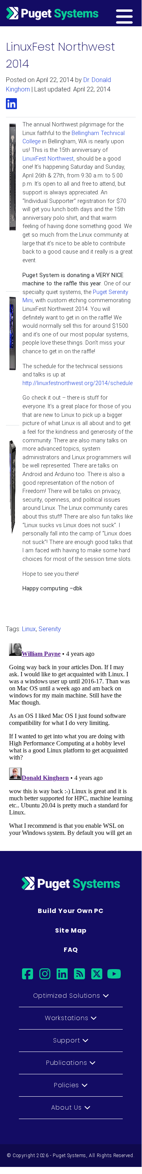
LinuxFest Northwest (48, 158)
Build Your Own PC (71, 910)
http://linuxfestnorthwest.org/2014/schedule (77, 383)
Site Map (71, 930)
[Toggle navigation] (136, 13)
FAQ (71, 949)
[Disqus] (71, 738)
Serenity (50, 629)
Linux (29, 629)
